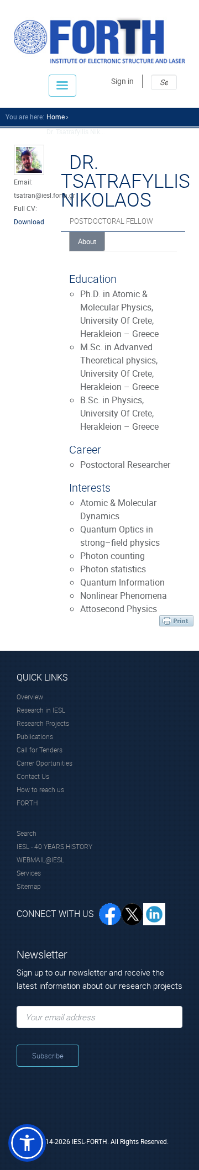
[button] (27, 1143)
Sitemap (29, 886)
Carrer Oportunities (44, 762)
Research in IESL (41, 709)
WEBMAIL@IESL (40, 859)
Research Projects (43, 723)
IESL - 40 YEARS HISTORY (54, 846)
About (87, 241)
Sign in (122, 81)
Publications (35, 736)
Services (29, 872)
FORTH (27, 802)
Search (26, 833)
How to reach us (40, 789)
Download (29, 221)
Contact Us (33, 776)
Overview (30, 696)
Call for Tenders (39, 749)
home (55, 116)
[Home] (99, 40)
